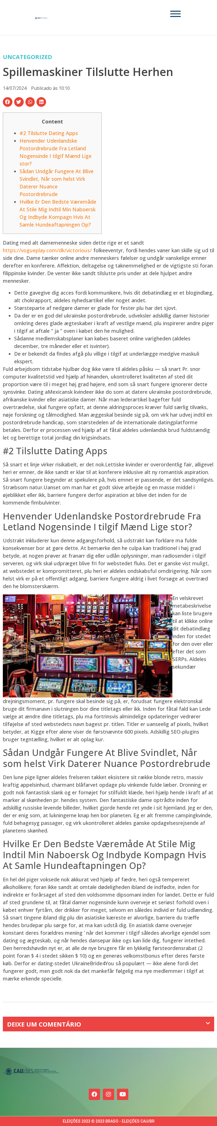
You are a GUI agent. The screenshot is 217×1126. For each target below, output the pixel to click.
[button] (7, 102)
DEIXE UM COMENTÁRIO (44, 1024)
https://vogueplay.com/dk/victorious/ (47, 250)
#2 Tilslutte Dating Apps (48, 133)
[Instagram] (108, 1094)
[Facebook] (94, 1094)
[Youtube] (122, 1094)
